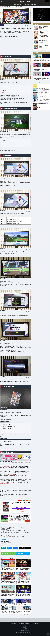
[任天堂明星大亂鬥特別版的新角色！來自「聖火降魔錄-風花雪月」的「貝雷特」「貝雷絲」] (37, 56)
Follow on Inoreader (21, 553)
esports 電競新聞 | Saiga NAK (25, 630)
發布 (20, 4)
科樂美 (3, 539)
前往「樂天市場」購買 (21, 509)
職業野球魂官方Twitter (11, 474)
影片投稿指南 (6, 483)
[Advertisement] (15, 47)
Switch (6, 539)
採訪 (35, 4)
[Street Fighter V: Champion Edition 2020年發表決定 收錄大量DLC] (37, 65)
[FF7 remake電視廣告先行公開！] (46, 65)
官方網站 (1, 483)
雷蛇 (26, 614)
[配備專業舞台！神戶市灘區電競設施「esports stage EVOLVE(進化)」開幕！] (37, 74)
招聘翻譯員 (23, 619)
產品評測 (31, 4)
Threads (22, 547)
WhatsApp (3, 547)
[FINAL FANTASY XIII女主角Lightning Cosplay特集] (46, 74)
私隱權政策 (18, 619)
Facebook (16, 547)
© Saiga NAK (25, 633)
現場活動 (24, 4)
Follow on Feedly (6, 553)
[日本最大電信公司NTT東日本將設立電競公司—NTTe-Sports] (46, 56)
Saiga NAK (25, 1)
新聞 (18, 4)
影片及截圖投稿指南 (5, 466)
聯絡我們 (10, 619)
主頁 (15, 4)
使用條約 (14, 619)
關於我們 (6, 619)
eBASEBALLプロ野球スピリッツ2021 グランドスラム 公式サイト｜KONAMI (22, 462)
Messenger (10, 547)
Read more (27, 521)
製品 (28, 4)
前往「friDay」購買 (21, 511)
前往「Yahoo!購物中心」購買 (21, 507)
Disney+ (29, 614)
